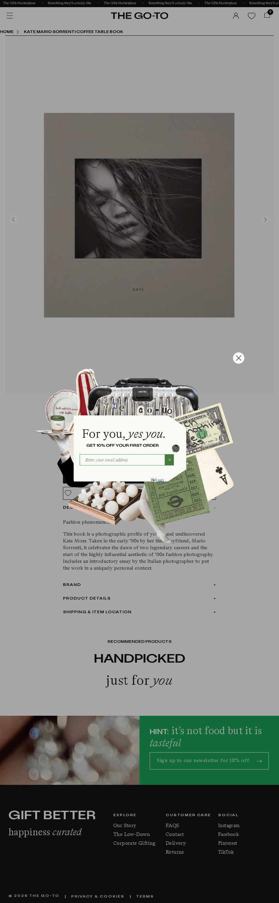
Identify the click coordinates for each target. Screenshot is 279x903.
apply (161, 480)
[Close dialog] (239, 358)
